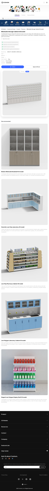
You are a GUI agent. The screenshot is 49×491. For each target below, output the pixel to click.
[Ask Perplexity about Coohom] (6, 458)
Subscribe (42, 467)
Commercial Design (11, 29)
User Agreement (23, 474)
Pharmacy (23, 29)
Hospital (18, 29)
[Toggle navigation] (46, 2)
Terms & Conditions (43, 474)
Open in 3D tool (36, 66)
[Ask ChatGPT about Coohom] (2, 458)
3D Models (17, 15)
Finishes (23, 15)
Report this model (6, 38)
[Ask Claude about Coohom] (9, 458)
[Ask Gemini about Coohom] (12, 458)
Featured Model (30, 15)
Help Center (5, 451)
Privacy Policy (4, 474)
